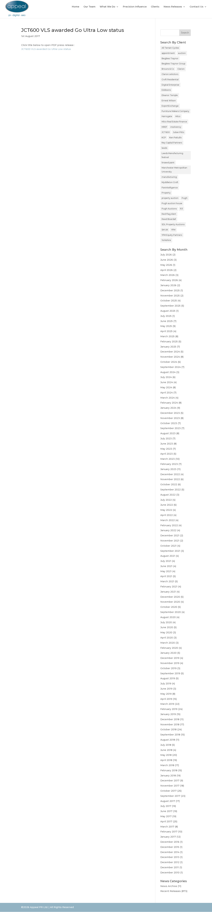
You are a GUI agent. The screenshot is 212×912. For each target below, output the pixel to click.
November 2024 (170, 356)
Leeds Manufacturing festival (172, 155)
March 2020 (167, 642)
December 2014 (169, 852)
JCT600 (166, 132)
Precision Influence (135, 6)
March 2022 (167, 520)
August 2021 (167, 555)
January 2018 (168, 775)
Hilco (177, 116)
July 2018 (165, 744)
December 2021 (169, 535)
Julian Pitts (178, 132)
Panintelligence (170, 187)
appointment (168, 53)
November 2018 (169, 724)
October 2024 (168, 361)
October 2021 (168, 545)
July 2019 (165, 683)
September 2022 (170, 489)
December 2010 (170, 872)
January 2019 (168, 714)
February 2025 (169, 341)
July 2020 (166, 622)
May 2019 (166, 693)
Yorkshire (166, 240)
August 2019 (167, 678)
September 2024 (170, 367)
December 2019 (169, 658)
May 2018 (166, 755)
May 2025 (166, 326)
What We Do (107, 6)
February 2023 (169, 464)
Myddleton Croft (170, 182)
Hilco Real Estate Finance (174, 121)
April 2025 (166, 331)
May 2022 (166, 509)
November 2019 (169, 663)
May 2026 (166, 264)
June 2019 (166, 688)
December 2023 (170, 412)
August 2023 (168, 433)
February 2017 (168, 831)
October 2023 (168, 423)
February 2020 (169, 647)
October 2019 (168, 668)
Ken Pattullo (175, 137)
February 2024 (169, 402)
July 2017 (165, 806)
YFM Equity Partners (172, 235)
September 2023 (170, 428)
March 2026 (167, 275)
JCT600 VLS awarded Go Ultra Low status (46, 49)
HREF (164, 127)
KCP (164, 137)
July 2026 (166, 254)
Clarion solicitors (170, 74)
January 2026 (168, 285)
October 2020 (168, 606)
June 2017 (166, 811)
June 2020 (166, 627)
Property (166, 192)
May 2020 (166, 632)
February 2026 (169, 280)
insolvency (175, 127)
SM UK (165, 229)
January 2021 (168, 591)
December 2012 (169, 862)
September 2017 (170, 795)
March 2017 (167, 826)
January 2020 (168, 652)
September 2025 (170, 305)
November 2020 (170, 601)
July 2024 (166, 377)
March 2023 (167, 458)
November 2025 (170, 295)
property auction (170, 198)
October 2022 (168, 484)
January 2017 (168, 836)
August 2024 (168, 372)
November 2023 (170, 418)
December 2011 (169, 867)
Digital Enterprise (170, 85)
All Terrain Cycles (170, 48)
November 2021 (169, 540)
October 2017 (168, 790)
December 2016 (169, 841)
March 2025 (167, 336)
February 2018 (168, 770)
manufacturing (169, 177)
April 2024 (166, 392)
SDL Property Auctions (173, 224)
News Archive (168, 886)
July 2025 (166, 315)
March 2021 (167, 581)
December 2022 (170, 474)
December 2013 (169, 857)
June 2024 (166, 382)
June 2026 (166, 259)
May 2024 (166, 387)
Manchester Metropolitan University (174, 169)
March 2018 (167, 765)
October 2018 (168, 729)
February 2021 (168, 586)
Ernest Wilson (169, 100)
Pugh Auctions (169, 208)
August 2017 (167, 801)
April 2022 (166, 515)
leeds (164, 148)
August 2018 (167, 739)
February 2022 (169, 525)
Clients (155, 6)
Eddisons (166, 90)
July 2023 (166, 438)
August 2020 (168, 617)
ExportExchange (170, 106)
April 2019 (166, 698)
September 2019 (170, 673)
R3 (181, 208)
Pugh (184, 198)
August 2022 (168, 494)
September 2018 (170, 734)
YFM (173, 229)
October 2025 (168, 300)
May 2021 (166, 571)
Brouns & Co (168, 69)
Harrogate (167, 116)
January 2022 (168, 530)
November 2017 (169, 785)
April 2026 (166, 270)
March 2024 (167, 397)
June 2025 (166, 321)
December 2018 (169, 719)
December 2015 (169, 847)
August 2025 (167, 310)
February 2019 (168, 709)
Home (75, 6)
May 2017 (166, 816)
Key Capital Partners (172, 142)
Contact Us (196, 6)
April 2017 (166, 821)
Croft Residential (170, 79)
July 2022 (166, 499)
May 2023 (166, 448)
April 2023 (166, 453)
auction (182, 53)
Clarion (181, 69)
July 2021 (165, 561)
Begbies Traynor (170, 58)
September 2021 (170, 550)
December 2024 (170, 351)
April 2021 (166, 576)
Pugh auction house (172, 203)
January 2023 (168, 469)
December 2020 (170, 596)
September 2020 (170, 612)
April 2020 (166, 637)
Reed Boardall (169, 219)
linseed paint (168, 162)
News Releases (173, 6)
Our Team (89, 6)
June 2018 (166, 750)
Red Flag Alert (169, 214)
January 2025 (168, 346)
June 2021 (166, 566)
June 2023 (166, 443)
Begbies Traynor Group (173, 63)
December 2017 (169, 780)
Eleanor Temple (170, 95)
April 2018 (166, 760)
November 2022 (170, 479)
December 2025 (170, 290)
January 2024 (168, 407)
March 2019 (167, 703)
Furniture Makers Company (175, 111)
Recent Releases (170, 891)
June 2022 (166, 504)
